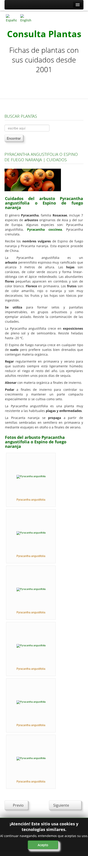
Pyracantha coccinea (44, 229)
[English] (25, 18)
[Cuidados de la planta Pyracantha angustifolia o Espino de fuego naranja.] (33, 179)
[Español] (11, 18)
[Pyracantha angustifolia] (31, 476)
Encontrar (14, 138)
